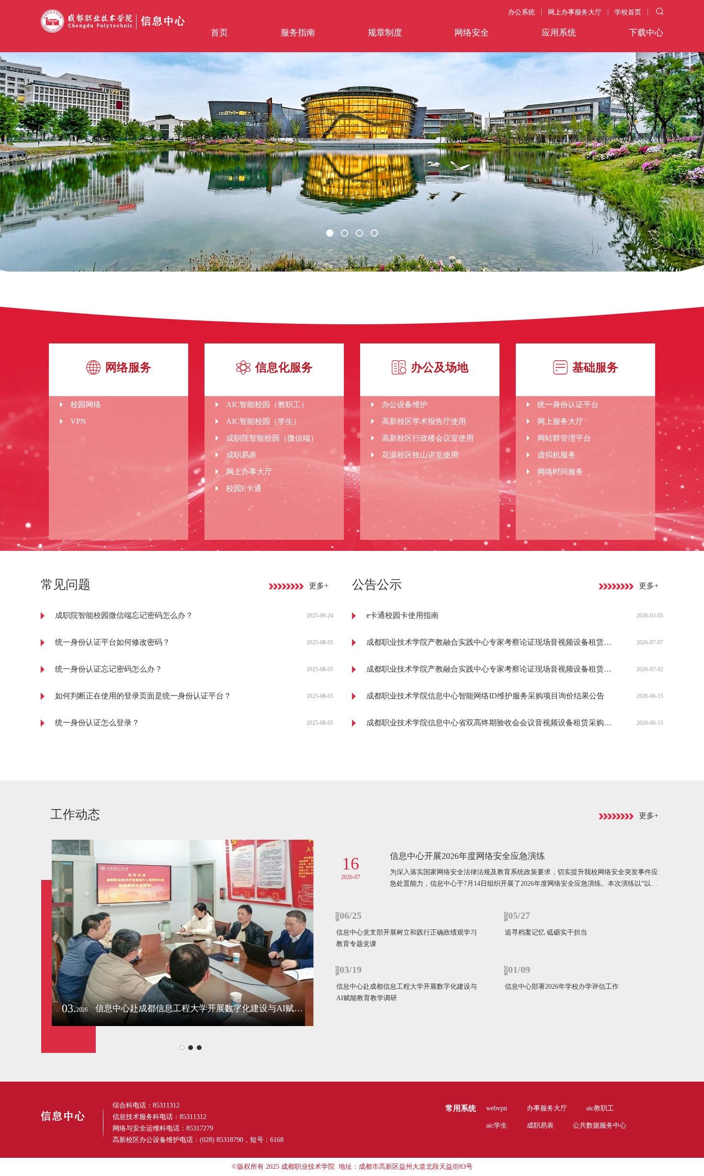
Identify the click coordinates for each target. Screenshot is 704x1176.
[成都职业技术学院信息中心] (113, 22)
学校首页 (627, 12)
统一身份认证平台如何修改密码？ (112, 642)
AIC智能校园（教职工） (267, 404)
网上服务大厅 (560, 421)
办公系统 (521, 12)
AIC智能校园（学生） (263, 421)
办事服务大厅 (547, 1108)
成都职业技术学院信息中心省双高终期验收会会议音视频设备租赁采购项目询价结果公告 (490, 723)
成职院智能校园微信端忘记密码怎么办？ (124, 615)
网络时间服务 (560, 472)
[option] (118, 440)
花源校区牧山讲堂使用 (420, 455)
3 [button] (361, 235)
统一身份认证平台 (568, 404)
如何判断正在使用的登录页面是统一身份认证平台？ (143, 696)
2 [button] (347, 235)
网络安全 (471, 32)
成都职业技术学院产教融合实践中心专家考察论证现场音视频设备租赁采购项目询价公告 (490, 669)
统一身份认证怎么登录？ (97, 723)
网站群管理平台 (564, 438)
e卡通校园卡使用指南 (402, 615)
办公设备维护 (405, 404)
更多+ (319, 586)
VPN (78, 421)
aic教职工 (600, 1108)
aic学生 (496, 1125)
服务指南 (298, 32)
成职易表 (241, 455)
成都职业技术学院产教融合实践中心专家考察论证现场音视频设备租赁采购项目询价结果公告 (490, 642)
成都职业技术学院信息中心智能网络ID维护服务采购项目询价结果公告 (485, 696)
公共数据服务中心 (599, 1125)
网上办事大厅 (249, 472)
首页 (219, 32)
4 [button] (376, 235)
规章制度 (385, 32)
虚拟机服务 (556, 455)
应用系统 (559, 32)
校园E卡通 (243, 488)
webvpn (496, 1108)
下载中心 (646, 32)
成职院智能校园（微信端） (272, 438)
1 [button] (332, 235)
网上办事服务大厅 (575, 12)
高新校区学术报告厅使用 (424, 421)
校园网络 (85, 404)
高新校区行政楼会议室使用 (428, 438)
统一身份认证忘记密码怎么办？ (108, 669)
